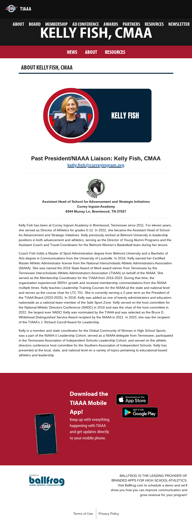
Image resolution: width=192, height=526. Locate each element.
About (18, 24)
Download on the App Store (132, 399)
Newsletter (179, 24)
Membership (56, 24)
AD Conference (85, 24)
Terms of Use (83, 513)
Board (35, 24)
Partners (131, 24)
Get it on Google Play (140, 412)
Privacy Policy (109, 513)
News (72, 51)
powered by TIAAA (46, 480)
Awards (110, 24)
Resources (154, 24)
